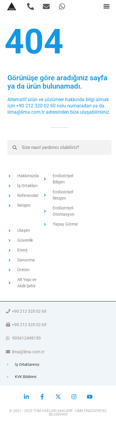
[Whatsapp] (62, 6)
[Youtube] (90, 397)
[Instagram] (74, 397)
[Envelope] (46, 6)
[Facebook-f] (42, 397)
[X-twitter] (58, 397)
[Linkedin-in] (26, 397)
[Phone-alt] (30, 6)
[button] (107, 6)
